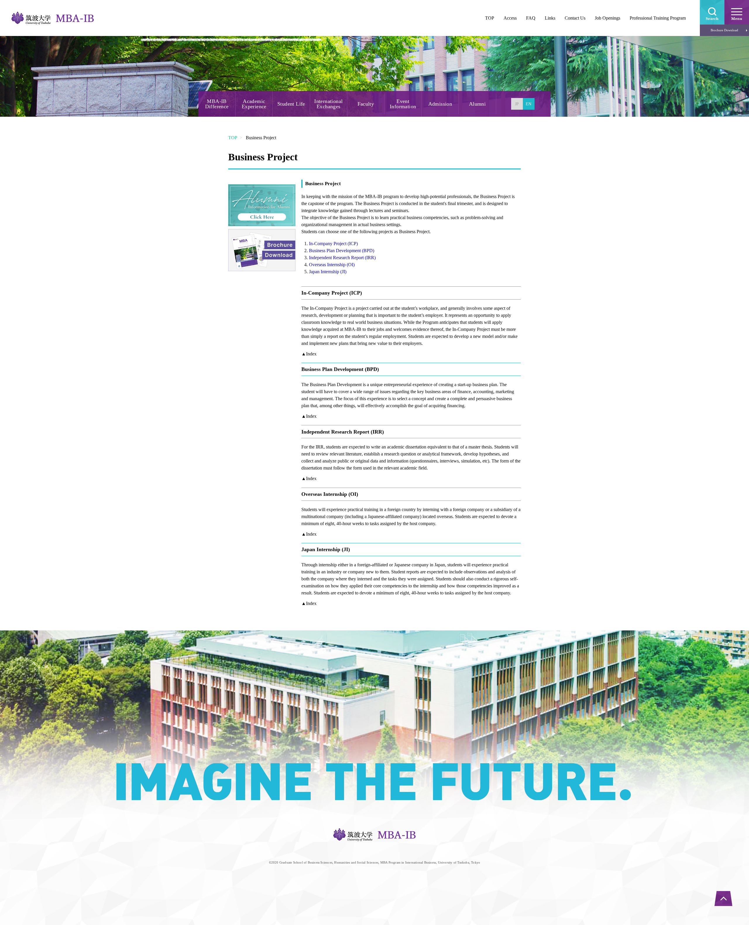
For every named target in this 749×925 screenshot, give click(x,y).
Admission (440, 104)
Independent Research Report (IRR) (342, 257)
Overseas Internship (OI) (332, 264)
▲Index (309, 353)
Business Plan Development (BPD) (341, 250)
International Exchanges (328, 103)
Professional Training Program (658, 18)
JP (517, 104)
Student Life (291, 104)
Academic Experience (254, 103)
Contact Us (575, 18)
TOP (232, 137)
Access (510, 18)
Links (550, 18)
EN (528, 104)
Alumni (477, 104)
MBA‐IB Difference (217, 103)
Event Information (403, 103)
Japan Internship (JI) (327, 271)
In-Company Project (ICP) (333, 243)
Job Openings (607, 18)
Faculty (366, 104)
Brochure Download (724, 30)
